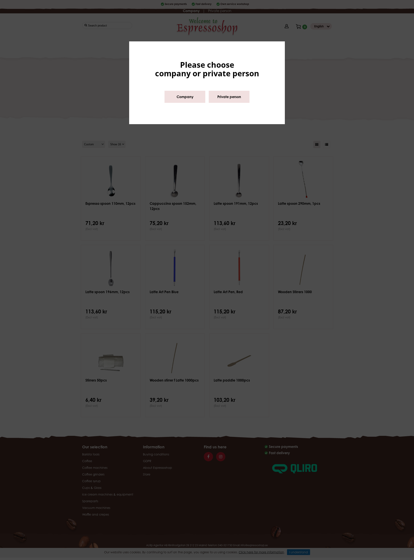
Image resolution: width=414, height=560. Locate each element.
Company (185, 97)
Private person (229, 97)
